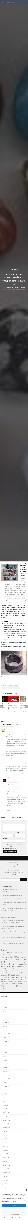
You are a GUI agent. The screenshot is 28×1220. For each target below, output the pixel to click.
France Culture (9, 962)
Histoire (13, 964)
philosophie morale (8, 973)
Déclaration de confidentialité (17, 1217)
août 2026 (5, 1000)
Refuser (14, 1210)
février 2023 (6, 1154)
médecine (19, 968)
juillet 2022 (5, 1180)
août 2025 (5, 1045)
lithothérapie (10, 685)
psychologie (19, 977)
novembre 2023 (6, 1120)
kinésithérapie (22, 964)
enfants (19, 957)
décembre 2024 (6, 1075)
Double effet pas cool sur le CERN (11, 899)
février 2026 (6, 1022)
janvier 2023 (6, 1157)
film (18, 959)
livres (14, 966)
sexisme (4, 981)
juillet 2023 (5, 1135)
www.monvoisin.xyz (8, 2)
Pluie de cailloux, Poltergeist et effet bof (12, 895)
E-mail (16, 832)
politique (15, 975)
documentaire (14, 955)
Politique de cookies (8, 1217)
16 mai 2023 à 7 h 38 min (13, 782)
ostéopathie (4, 970)
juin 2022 (5, 1184)
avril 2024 (5, 1101)
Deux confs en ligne (20, 943)
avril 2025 (5, 1060)
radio (5, 979)
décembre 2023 (6, 1116)
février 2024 (6, 1108)
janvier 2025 (6, 1071)
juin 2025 (5, 1052)
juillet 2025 (5, 1048)
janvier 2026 (6, 1026)
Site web (5, 838)
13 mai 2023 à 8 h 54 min (13, 728)
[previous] (1, 706)
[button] (25, 1190)
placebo (20, 973)
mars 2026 (5, 1018)
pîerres (16, 685)
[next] (26, 706)
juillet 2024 (5, 1090)
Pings (18, 724)
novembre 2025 (6, 1033)
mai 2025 (5, 1056)
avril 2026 (5, 1015)
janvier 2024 (6, 1112)
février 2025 (6, 1067)
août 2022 (5, 1176)
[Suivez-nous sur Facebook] (24, 858)
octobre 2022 (6, 1168)
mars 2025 (5, 1063)
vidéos (6, 986)
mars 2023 (5, 1150)
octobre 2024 (6, 1082)
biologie (5, 955)
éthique (5, 988)
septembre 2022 (6, 1172)
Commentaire (7, 822)
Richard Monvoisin (12, 287)
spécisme (12, 981)
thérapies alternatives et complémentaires (10, 688)
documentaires (9, 957)
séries (8, 983)
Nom (4, 832)
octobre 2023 (6, 1123)
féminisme (17, 962)
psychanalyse (6, 977)
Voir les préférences (14, 1214)
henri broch (4, 964)
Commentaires (8, 724)
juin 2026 (5, 1007)
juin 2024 (5, 1094)
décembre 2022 (6, 1161)
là (4, 617)
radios (13, 979)
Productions (14, 269)
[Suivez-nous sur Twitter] (22, 858)
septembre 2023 (6, 1127)
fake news (13, 959)
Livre (5, 966)
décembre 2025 (6, 1030)
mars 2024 (5, 1105)
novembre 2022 (6, 1165)
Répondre (8, 777)
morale (22, 966)
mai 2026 (5, 1011)
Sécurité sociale (21, 981)
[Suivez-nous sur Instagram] (26, 858)
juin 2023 (5, 1139)
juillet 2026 (5, 1003)
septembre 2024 (6, 1086)
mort (4, 968)
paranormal (10, 970)
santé (19, 979)
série (3, 983)
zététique (14, 986)
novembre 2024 (6, 1078)
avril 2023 (5, 1146)
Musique (10, 968)
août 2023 (5, 1131)
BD (19, 952)
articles (11, 953)
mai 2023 (5, 1142)
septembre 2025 (6, 1041)
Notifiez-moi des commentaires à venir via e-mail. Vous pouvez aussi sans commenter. (13, 846)
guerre (23, 962)
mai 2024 (5, 1097)
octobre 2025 (6, 1037)
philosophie (17, 970)
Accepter (14, 1205)
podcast (6, 975)
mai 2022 (5, 1187)
